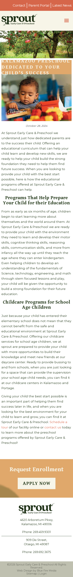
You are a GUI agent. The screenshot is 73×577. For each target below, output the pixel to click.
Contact (19, 5)
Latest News (62, 5)
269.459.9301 (42, 532)
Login (43, 573)
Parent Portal (39, 5)
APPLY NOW (36, 483)
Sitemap (31, 573)
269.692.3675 (42, 552)
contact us (52, 427)
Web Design (24, 570)
